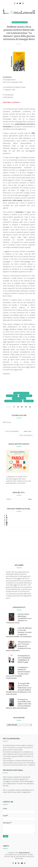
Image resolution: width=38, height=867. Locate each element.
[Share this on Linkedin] (30, 406)
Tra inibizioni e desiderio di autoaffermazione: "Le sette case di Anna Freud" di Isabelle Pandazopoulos (18, 673)
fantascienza (12, 395)
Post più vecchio (26, 435)
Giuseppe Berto (25, 395)
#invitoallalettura (20, 22)
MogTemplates (24, 853)
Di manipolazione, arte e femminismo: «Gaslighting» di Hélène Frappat (24, 659)
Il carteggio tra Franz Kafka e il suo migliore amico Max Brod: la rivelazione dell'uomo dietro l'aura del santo (18, 704)
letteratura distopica (13, 401)
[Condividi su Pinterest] (26, 406)
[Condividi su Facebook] (14, 406)
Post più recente (12, 431)
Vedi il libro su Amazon (11, 102)
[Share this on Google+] (22, 406)
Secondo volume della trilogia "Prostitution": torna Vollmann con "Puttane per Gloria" (18, 618)
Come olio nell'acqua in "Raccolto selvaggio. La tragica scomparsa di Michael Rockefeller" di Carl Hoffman (19, 632)
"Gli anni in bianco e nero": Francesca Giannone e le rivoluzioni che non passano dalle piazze (18, 646)
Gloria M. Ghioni (19, 398)
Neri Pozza (28, 401)
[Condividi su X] (18, 406)
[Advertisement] (19, 545)
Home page (27, 431)
